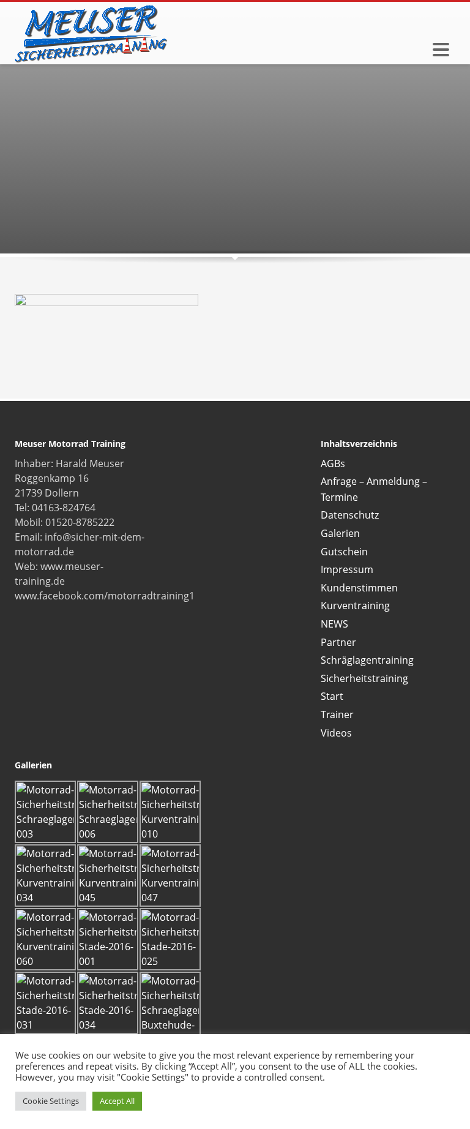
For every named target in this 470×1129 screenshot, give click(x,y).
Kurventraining (355, 605)
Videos (336, 733)
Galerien (340, 533)
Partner (338, 642)
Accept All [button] (117, 1100)
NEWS (334, 624)
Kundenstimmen (359, 588)
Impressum (347, 569)
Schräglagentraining (367, 660)
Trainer (337, 714)
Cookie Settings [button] (51, 1100)
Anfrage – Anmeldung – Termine (374, 489)
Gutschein (344, 551)
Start (332, 696)
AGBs (333, 463)
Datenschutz (350, 515)
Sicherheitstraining (364, 678)
